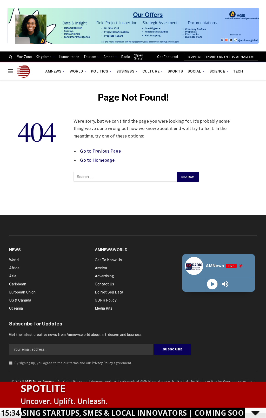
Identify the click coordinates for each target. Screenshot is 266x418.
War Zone (24, 57)
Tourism (89, 57)
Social (194, 71)
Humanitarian (69, 57)
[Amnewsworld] (23, 71)
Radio (125, 57)
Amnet (108, 57)
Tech (238, 71)
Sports (175, 71)
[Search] (10, 57)
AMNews (53, 71)
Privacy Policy (102, 363)
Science (217, 71)
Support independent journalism (221, 56)
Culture (150, 71)
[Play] (212, 284)
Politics (99, 71)
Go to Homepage (97, 160)
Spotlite (43, 388)
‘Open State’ (138, 57)
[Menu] (10, 71)
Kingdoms (43, 57)
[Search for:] (125, 177)
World (76, 71)
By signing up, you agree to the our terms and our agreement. (73, 363)
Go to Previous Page (100, 151)
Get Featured (167, 57)
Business (125, 71)
